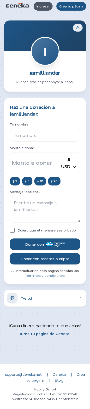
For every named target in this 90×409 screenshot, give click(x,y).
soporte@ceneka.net (23, 374)
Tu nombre (19, 124)
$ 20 (54, 181)
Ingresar (43, 6)
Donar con (34, 244)
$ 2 (15, 181)
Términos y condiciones (45, 275)
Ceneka (59, 374)
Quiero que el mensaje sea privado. (47, 230)
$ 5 (27, 181)
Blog (59, 380)
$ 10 (40, 181)
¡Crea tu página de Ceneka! (45, 333)
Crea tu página (71, 6)
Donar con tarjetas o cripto (45, 258)
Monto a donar (22, 147)
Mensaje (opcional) (25, 191)
